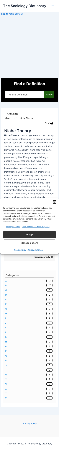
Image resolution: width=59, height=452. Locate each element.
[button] (54, 202)
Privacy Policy (30, 423)
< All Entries (12, 113)
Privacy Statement (35, 250)
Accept (30, 234)
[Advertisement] (29, 46)
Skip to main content (12, 14)
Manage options (29, 242)
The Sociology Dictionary (24, 6)
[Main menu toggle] (53, 6)
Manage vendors (13, 227)
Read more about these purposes (35, 227)
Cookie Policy (20, 250)
